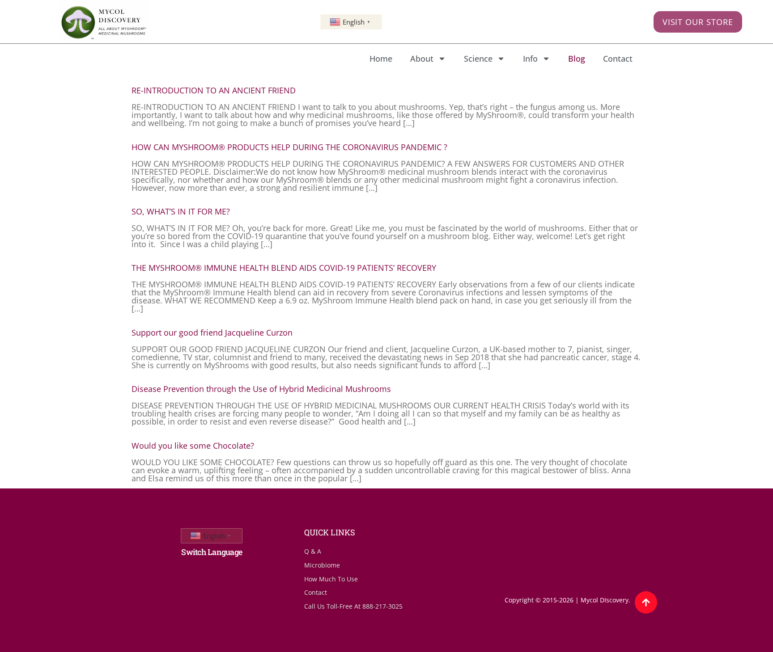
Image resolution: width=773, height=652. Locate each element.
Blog (576, 58)
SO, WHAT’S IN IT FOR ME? (181, 211)
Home (381, 58)
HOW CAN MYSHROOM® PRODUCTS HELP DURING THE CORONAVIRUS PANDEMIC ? (289, 147)
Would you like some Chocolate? (193, 445)
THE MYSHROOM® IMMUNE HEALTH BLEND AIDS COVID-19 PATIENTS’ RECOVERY (284, 267)
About (421, 58)
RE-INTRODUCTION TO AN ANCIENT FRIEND (214, 90)
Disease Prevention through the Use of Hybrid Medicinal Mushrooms (261, 388)
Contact (618, 58)
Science (478, 58)
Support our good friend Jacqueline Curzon (212, 332)
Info (530, 58)
